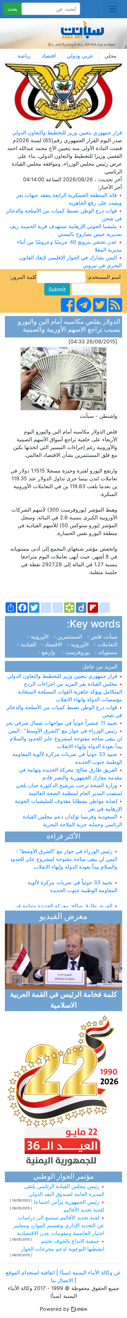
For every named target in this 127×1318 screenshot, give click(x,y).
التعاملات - (106, 644)
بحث (12, 9)
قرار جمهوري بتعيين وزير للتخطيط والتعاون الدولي (67, 132)
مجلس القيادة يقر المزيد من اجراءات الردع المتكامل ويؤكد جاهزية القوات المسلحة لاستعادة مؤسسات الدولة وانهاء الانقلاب (70, 691)
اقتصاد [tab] (49, 55)
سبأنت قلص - (102, 636)
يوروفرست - (76, 652)
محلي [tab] (111, 55)
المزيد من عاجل (101, 666)
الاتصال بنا (62, 1280)
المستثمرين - (68, 636)
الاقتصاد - (52, 644)
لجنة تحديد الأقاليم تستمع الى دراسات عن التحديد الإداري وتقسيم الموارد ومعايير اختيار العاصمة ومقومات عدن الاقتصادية (58, 1225)
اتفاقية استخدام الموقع (30, 1272)
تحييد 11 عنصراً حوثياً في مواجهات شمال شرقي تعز (62, 723)
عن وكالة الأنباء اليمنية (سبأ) (89, 1272)
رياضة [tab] (24, 55)
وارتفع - (49, 652)
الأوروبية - (39, 636)
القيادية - (28, 644)
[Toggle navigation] (113, 9)
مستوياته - (106, 652)
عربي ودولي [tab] (80, 55)
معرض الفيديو (63, 917)
